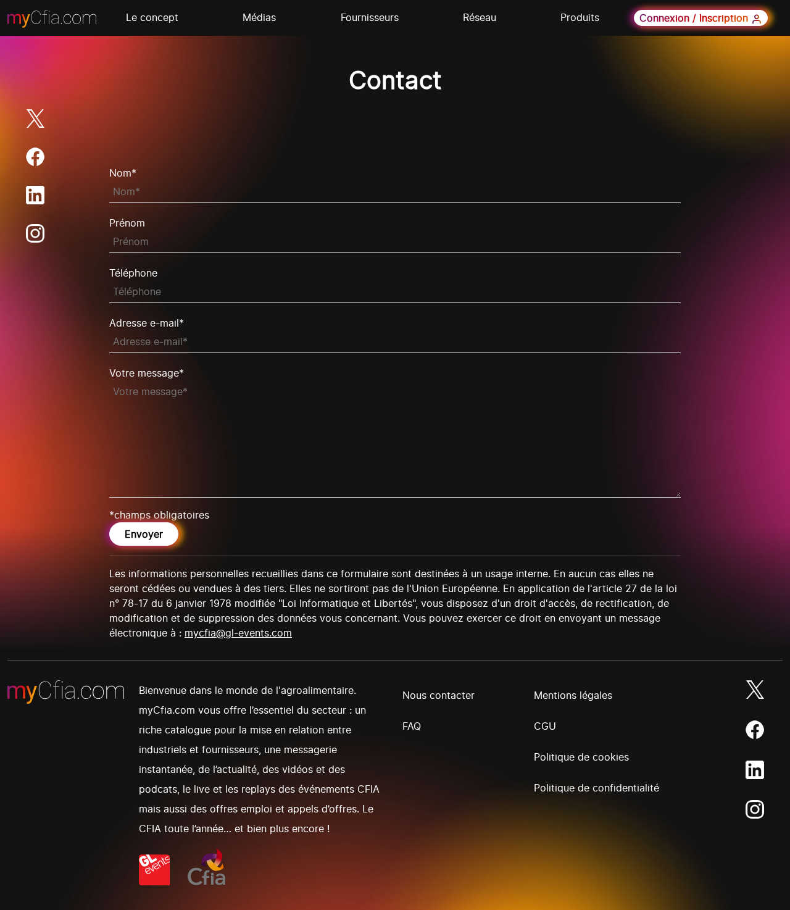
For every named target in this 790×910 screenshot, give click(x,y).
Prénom (127, 223)
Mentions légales (573, 695)
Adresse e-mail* (146, 323)
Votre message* (146, 373)
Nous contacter (438, 695)
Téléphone (133, 273)
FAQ (411, 726)
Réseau (479, 17)
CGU (545, 726)
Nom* (122, 173)
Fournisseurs (370, 17)
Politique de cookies (581, 757)
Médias (259, 17)
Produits (579, 17)
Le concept (152, 17)
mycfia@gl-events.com (238, 633)
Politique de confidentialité (596, 788)
